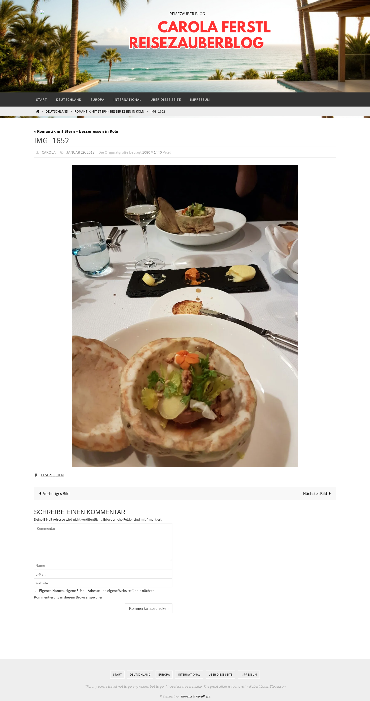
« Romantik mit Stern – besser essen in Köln (76, 131)
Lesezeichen (52, 474)
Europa (164, 674)
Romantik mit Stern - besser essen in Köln (109, 111)
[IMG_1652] (185, 316)
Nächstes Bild (315, 493)
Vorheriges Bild (56, 493)
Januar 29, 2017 (80, 152)
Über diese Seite (221, 674)
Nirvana (186, 696)
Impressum (249, 674)
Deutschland (57, 111)
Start (117, 674)
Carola (49, 152)
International (189, 674)
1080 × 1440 (152, 152)
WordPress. (202, 696)
